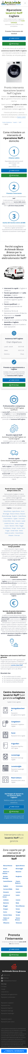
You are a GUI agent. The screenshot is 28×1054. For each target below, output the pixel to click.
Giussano (18, 521)
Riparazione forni (5, 1005)
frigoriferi (15, 744)
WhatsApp (15, 44)
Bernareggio (6, 514)
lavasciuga (15, 755)
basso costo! (21, 117)
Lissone (7, 526)
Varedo (21, 530)
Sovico (23, 528)
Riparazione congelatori (7, 1003)
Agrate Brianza (16, 511)
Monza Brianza (7, 511)
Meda (17, 526)
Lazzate (23, 521)
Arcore (22, 511)
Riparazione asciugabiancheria (9, 994)
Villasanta (10, 535)
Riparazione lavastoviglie (7, 1013)
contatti (3, 989)
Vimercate (17, 535)
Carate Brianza (22, 516)
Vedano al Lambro (9, 533)
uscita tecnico (5, 992)
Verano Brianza (19, 533)
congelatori (15, 722)
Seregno (14, 528)
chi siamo (3, 986)
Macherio (12, 526)
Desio (13, 521)
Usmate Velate (14, 530)
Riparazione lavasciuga (7, 1011)
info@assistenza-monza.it (9, 981)
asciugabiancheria (18, 709)
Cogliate (15, 518)
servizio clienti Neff (17, 665)
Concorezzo (21, 518)
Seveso (19, 528)
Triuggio (7, 530)
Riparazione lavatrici (6, 1019)
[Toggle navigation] (25, 3)
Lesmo (16, 523)
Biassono (22, 514)
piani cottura (16, 778)
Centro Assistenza (7, 122)
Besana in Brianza (14, 514)
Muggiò (21, 526)
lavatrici (15, 122)
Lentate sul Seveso (9, 523)
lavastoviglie (16, 766)
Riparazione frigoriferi (7, 1008)
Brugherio (14, 516)
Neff (20, 122)
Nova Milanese (7, 528)
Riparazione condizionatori (8, 997)
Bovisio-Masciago (6, 516)
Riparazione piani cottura (7, 1022)
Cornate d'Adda (7, 521)
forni (13, 733)
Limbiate (21, 523)
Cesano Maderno (7, 518)
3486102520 (15, 38)
